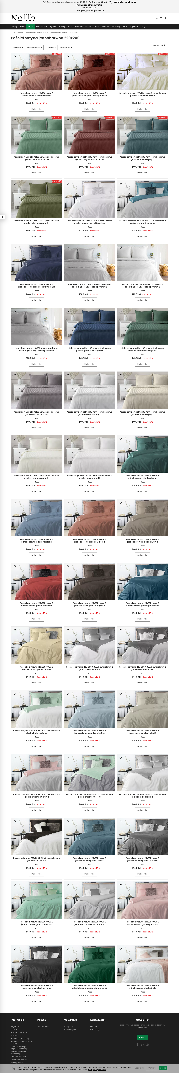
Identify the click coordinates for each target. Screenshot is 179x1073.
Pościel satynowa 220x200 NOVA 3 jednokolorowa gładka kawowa (142, 540)
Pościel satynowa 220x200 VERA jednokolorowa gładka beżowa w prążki (142, 413)
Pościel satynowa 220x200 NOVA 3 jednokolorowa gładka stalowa (142, 859)
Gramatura (65, 47)
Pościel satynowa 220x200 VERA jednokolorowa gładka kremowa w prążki (36, 476)
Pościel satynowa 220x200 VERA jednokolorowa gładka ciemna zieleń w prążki (142, 349)
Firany (22, 26)
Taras (125, 26)
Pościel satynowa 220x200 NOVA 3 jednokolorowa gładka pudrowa (142, 923)
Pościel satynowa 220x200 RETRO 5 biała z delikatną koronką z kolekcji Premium (142, 285)
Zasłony (14, 26)
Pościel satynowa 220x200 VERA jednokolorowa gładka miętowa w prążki (36, 158)
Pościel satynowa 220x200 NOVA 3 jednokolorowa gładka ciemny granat (36, 285)
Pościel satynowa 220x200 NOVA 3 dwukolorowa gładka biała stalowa (89, 668)
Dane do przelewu (18, 1056)
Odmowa (152, 1068)
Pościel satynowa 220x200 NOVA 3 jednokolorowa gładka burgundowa (89, 94)
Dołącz (142, 1037)
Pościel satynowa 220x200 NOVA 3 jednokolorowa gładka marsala (89, 540)
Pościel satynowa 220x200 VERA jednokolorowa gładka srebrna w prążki (89, 413)
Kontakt (14, 1029)
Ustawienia (139, 1068)
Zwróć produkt (17, 1063)
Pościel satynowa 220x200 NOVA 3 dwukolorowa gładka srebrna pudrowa (36, 795)
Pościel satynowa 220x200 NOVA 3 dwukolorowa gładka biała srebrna (142, 795)
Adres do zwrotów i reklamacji (19, 1052)
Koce (70, 26)
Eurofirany (94, 1029)
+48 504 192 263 (90, 7)
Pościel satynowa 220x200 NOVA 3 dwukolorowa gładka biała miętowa (36, 731)
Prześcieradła (41, 26)
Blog (143, 26)
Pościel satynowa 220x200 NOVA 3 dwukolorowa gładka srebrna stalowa (142, 668)
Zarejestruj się (70, 1029)
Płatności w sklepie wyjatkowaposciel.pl (19, 1047)
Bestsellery (116, 26)
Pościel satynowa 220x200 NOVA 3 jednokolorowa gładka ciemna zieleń (89, 986)
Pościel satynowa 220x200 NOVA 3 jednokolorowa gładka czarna (36, 986)
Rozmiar (17, 47)
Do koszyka (37, 109)
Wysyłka (14, 1035)
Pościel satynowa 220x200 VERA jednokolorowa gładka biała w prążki (89, 476)
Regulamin (15, 1026)
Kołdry (96, 26)
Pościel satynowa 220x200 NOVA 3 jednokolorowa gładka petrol (89, 859)
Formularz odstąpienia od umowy (22, 1042)
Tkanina (50, 47)
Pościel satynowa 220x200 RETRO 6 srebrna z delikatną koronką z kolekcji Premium (36, 349)
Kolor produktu (34, 47)
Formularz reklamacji (20, 1038)
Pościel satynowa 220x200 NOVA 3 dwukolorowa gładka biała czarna (36, 859)
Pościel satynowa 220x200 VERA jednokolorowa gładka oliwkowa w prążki (36, 221)
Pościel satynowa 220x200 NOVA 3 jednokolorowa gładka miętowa (36, 923)
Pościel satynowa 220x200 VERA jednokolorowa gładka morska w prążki (142, 158)
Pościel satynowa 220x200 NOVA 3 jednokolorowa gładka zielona (142, 476)
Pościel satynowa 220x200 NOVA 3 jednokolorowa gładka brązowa (89, 604)
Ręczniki (53, 26)
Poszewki (79, 26)
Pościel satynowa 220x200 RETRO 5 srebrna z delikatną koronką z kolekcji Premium (89, 285)
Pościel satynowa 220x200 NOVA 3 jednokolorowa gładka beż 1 (142, 731)
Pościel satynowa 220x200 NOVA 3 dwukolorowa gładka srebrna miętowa (89, 795)
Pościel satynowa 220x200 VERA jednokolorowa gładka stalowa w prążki (36, 413)
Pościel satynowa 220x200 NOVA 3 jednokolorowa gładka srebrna (89, 923)
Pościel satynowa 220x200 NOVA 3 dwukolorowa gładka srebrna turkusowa (142, 221)
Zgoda (163, 1068)
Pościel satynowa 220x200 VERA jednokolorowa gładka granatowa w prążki (89, 349)
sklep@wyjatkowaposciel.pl (90, 10)
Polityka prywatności (19, 1032)
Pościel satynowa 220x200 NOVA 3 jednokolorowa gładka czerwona (36, 604)
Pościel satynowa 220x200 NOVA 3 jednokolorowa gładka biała (142, 986)
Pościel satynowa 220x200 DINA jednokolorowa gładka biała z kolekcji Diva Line (89, 221)
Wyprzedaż (134, 26)
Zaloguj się (68, 1026)
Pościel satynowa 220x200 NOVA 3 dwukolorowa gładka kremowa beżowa (142, 94)
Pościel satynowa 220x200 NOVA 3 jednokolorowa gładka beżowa (36, 668)
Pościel (30, 26)
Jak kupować (42, 1026)
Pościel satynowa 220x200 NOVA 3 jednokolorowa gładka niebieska (36, 540)
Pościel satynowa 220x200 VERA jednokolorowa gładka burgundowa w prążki (89, 158)
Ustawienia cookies (19, 1060)
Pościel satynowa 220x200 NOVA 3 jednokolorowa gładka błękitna (89, 731)
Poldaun (93, 1026)
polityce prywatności (97, 1069)
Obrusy (88, 26)
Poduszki (105, 26)
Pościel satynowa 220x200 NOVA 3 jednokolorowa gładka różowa (36, 94)
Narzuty (62, 26)
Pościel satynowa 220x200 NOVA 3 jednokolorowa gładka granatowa (142, 604)
